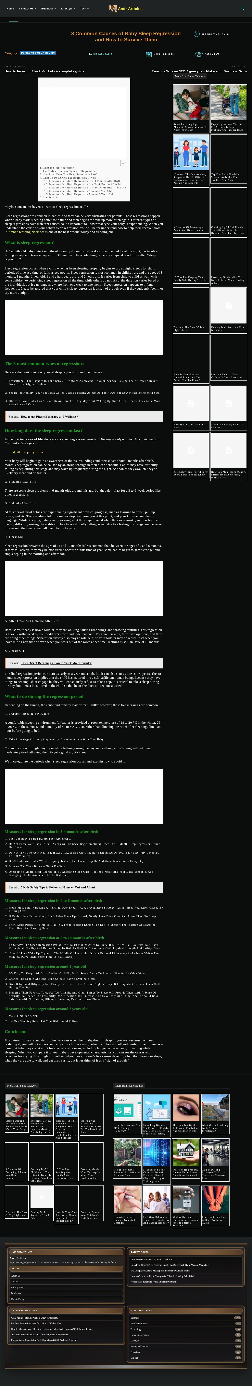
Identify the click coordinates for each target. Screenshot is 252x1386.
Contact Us (16, 1281)
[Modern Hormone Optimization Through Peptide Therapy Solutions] (186, 1199)
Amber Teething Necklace (26, 232)
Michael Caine (102, 54)
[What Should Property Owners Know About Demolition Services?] (186, 1152)
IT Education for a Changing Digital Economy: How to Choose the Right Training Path (154, 1175)
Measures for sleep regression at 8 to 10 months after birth (87, 187)
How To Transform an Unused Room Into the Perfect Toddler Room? (186, 377)
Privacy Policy (18, 1287)
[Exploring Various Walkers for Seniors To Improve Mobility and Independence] (228, 102)
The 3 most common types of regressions (69, 171)
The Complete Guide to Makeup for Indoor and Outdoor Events (186, 1128)
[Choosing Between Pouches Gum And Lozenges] (127, 1199)
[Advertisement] (83, 122)
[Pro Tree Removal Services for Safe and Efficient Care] (127, 1152)
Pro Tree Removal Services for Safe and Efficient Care (127, 1172)
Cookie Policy (17, 1298)
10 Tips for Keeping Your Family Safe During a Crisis (189, 278)
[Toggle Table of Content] (121, 162)
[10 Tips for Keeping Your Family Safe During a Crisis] (191, 255)
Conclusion (50, 197)
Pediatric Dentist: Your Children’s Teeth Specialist (226, 376)
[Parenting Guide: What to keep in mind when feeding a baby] (228, 255)
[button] (242, 8)
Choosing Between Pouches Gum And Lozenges (124, 1220)
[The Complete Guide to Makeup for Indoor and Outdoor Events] (186, 1107)
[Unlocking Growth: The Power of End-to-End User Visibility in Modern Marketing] (156, 1107)
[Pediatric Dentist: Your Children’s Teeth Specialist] (228, 353)
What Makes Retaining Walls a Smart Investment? (215, 1128)
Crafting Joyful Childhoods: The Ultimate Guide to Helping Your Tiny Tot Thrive (228, 230)
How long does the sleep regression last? (70, 174)
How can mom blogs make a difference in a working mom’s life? (228, 475)
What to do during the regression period (69, 177)
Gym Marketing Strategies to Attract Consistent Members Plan (214, 1174)
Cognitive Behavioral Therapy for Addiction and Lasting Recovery (156, 1220)
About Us (15, 1275)
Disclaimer (16, 1293)
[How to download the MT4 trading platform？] (127, 1107)
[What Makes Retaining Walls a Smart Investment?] (215, 1107)
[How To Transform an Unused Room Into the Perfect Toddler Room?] (191, 353)
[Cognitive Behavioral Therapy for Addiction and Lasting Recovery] (156, 1199)
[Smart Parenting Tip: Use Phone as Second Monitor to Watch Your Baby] (191, 102)
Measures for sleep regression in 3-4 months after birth (85, 180)
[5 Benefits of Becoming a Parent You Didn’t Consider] (191, 205)
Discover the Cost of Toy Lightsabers (188, 329)
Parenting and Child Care (38, 52)
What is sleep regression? (59, 167)
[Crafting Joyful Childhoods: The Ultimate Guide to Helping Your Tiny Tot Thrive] (228, 205)
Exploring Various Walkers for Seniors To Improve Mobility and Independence (227, 127)
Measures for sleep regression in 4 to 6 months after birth (86, 184)
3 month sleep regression (27, 452)
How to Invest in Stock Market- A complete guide (44, 71)
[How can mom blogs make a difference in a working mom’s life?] (228, 450)
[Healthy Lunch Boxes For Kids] (191, 403)
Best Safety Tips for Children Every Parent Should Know (190, 473)
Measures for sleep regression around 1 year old (80, 190)
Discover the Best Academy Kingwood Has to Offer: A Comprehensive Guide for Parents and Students (190, 178)
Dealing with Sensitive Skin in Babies (227, 329)
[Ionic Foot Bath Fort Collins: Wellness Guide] (215, 1199)
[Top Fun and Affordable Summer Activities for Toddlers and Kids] (228, 153)
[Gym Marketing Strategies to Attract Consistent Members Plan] (215, 1152)
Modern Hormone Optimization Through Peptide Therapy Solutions (185, 1221)
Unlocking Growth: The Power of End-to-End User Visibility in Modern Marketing (156, 1129)
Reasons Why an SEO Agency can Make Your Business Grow (199, 71)
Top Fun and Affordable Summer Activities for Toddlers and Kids (225, 177)
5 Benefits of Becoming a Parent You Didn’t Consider (189, 228)
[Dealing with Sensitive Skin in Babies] (228, 305)
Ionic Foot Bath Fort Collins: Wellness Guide (214, 1220)
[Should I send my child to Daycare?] (228, 403)
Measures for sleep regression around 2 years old (81, 194)
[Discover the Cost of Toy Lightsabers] (191, 305)
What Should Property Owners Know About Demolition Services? (185, 1172)
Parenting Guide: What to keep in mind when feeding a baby (228, 280)
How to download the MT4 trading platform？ (127, 1128)
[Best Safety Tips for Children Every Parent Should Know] (191, 450)
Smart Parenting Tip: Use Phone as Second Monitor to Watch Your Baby (190, 127)
